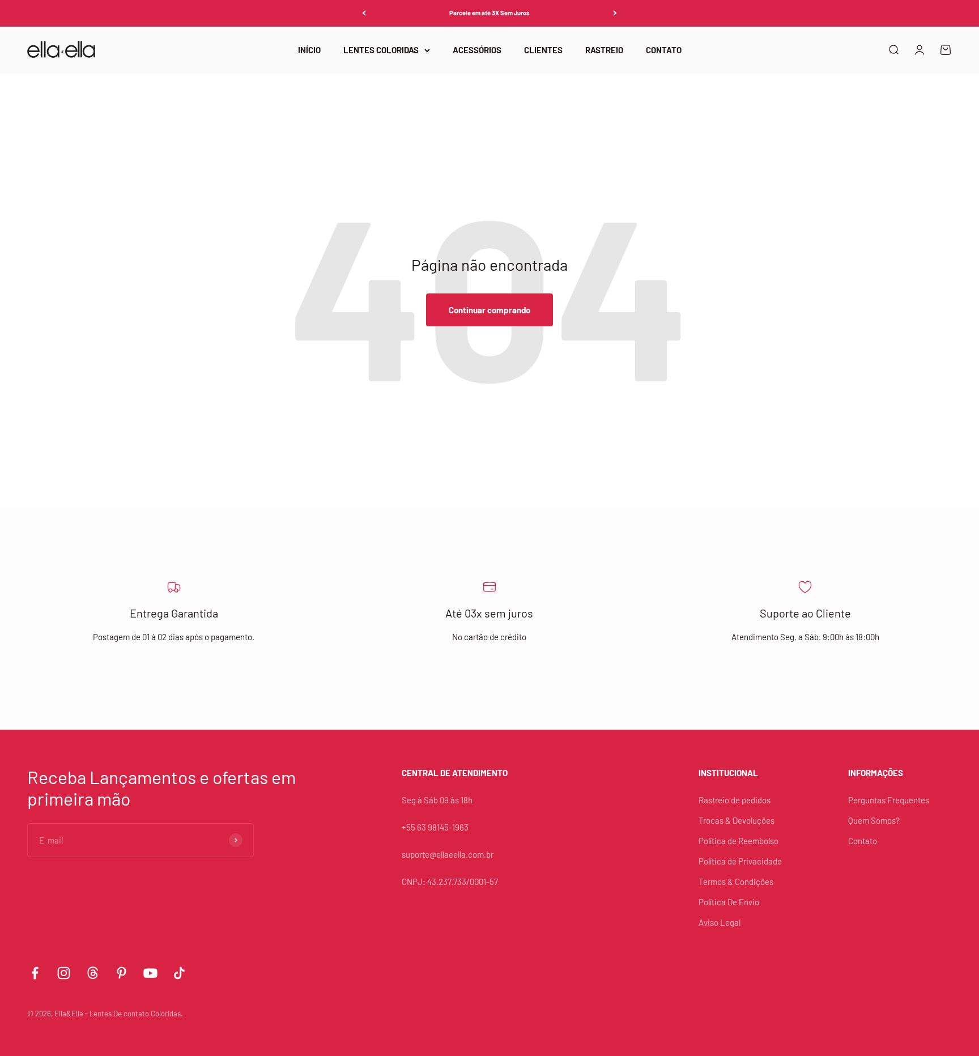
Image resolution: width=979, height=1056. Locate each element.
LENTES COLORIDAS (381, 50)
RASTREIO (604, 50)
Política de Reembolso (738, 841)
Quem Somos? (874, 820)
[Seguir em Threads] (92, 973)
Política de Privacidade (740, 861)
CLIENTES (543, 50)
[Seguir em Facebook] (34, 973)
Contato (862, 841)
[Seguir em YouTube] (150, 973)
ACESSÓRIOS (477, 50)
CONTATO (664, 50)
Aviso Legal (719, 922)
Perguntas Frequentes (888, 800)
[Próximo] (615, 13)
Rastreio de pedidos (735, 800)
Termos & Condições (736, 881)
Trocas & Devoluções (736, 820)
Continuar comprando (489, 310)
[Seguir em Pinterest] (121, 973)
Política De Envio (729, 902)
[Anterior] (364, 13)
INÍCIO (309, 50)
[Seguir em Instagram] (63, 973)
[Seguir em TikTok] (179, 973)
